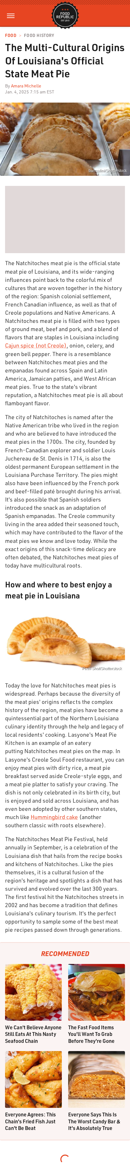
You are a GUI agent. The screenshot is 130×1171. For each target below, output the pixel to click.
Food (10, 35)
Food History (39, 35)
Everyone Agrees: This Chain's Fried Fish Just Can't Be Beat (30, 1121)
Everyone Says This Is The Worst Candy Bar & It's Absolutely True (94, 1121)
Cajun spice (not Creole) (36, 345)
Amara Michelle (26, 85)
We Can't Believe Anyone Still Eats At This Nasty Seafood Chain (33, 1034)
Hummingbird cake (54, 816)
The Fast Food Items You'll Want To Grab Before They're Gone (91, 1034)
